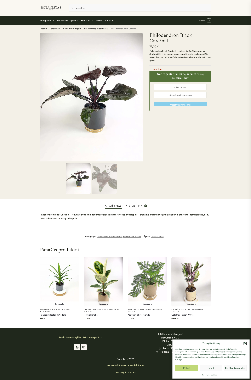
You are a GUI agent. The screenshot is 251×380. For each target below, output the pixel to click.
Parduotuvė (55, 28)
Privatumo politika (209, 375)
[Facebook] (77, 347)
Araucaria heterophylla (139, 314)
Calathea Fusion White (182, 314)
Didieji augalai (157, 236)
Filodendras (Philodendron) (96, 28)
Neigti (211, 368)
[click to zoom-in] (91, 97)
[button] (245, 343)
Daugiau (59, 324)
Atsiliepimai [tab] (136, 205)
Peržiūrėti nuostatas (235, 368)
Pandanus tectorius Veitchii (53, 314)
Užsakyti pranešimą (180, 104)
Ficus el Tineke (91, 314)
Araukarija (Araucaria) (139, 309)
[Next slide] (138, 97)
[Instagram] (84, 347)
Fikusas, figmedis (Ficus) (95, 309)
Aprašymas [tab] (113, 205)
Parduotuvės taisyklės (70, 337)
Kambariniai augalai (72, 28)
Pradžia (43, 28)
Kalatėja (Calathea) (181, 309)
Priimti (186, 368)
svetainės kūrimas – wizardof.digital (125, 364)
